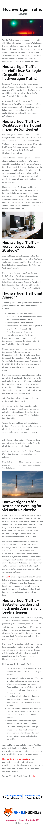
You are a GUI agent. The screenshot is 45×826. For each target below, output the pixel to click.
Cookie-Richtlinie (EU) (29, 820)
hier (34, 776)
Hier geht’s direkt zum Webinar (16, 759)
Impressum (11, 820)
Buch (8, 576)
